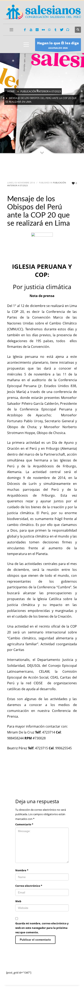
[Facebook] (25, 30)
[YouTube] (31, 30)
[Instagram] (37, 30)
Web (18, 901)
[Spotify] (68, 30)
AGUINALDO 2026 (58, 45)
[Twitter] (62, 30)
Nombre (21, 870)
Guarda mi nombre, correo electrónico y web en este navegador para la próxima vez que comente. (42, 928)
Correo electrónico (28, 886)
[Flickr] (43, 30)
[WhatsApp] (49, 30)
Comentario (24, 824)
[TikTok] (55, 30)
